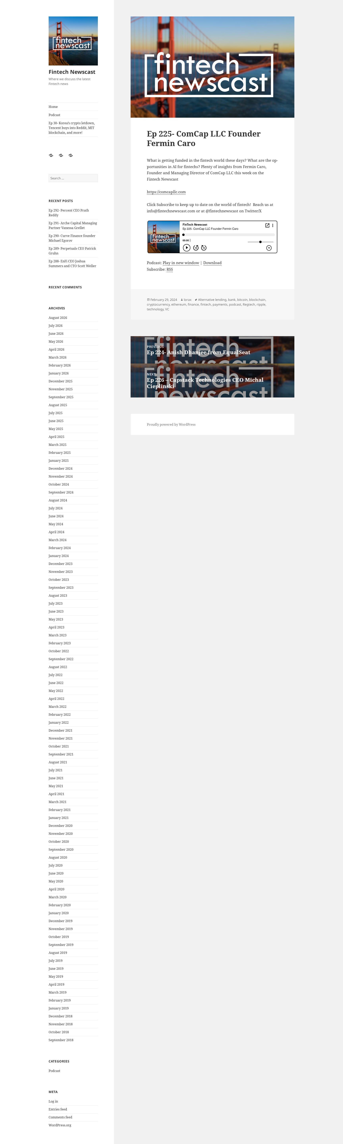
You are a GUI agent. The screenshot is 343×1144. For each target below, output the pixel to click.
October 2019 (59, 937)
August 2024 (58, 500)
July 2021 (56, 770)
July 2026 (56, 325)
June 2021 (56, 778)
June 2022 (56, 683)
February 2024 (60, 548)
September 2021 (61, 754)
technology (155, 309)
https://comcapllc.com (166, 191)
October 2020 (59, 841)
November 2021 (61, 738)
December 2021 (60, 730)
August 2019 (58, 953)
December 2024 (60, 468)
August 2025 (58, 405)
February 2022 (60, 714)
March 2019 (57, 992)
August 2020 (58, 857)
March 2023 (57, 635)
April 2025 (56, 437)
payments (220, 304)
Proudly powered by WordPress (171, 424)
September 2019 (61, 945)
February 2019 (60, 1000)
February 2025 (60, 452)
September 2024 (61, 492)
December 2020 (60, 826)
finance (193, 304)
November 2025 (61, 389)
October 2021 (59, 746)
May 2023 (56, 619)
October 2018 (59, 1032)
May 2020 (56, 881)
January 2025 (59, 460)
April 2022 (56, 699)
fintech (205, 304)
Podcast (54, 115)
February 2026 (60, 365)
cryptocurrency (158, 304)
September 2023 (61, 587)
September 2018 (61, 1040)
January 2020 (59, 913)
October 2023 (59, 579)
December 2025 (60, 381)
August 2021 (58, 762)
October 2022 (59, 651)
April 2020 (56, 889)
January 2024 (59, 556)
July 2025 (56, 413)
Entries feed (58, 1109)
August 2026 (58, 318)
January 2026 (59, 373)
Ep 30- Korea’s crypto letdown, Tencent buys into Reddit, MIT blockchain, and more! (72, 128)
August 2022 (58, 667)
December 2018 (60, 1016)
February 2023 (60, 643)
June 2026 (56, 333)
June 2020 (56, 873)
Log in (53, 1101)
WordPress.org (60, 1125)
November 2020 (61, 833)
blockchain (257, 299)
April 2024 (56, 532)
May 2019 (56, 976)
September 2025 (61, 397)
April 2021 (56, 794)
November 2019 (61, 929)
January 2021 (59, 818)
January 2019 (59, 1008)
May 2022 (56, 691)
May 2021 (56, 786)
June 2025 (56, 421)
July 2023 (56, 603)
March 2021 (57, 802)
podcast (235, 304)
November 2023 (61, 572)
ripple (261, 304)
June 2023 (56, 611)
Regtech (249, 304)
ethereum (178, 304)
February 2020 (60, 905)
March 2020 (57, 897)
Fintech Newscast (72, 71)
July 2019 (56, 960)
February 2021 (60, 810)
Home (53, 107)
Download (212, 262)
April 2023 (56, 627)
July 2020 (56, 865)
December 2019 (60, 921)
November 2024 (61, 476)
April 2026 (56, 349)
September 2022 (61, 659)
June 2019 (56, 968)
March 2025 (57, 445)
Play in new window (181, 262)
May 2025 (56, 429)
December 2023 (60, 564)
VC (167, 309)
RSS (170, 269)
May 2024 (56, 524)
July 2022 (56, 675)
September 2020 (61, 849)
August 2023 (58, 595)
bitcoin (242, 299)
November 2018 (61, 1024)
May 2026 (56, 341)
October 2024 (59, 484)
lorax (187, 299)
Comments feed (60, 1117)
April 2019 (56, 984)
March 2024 (57, 540)
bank (232, 299)
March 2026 (57, 357)
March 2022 (57, 706)
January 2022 (59, 722)
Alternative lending (212, 299)
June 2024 (56, 516)
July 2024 (56, 508)
